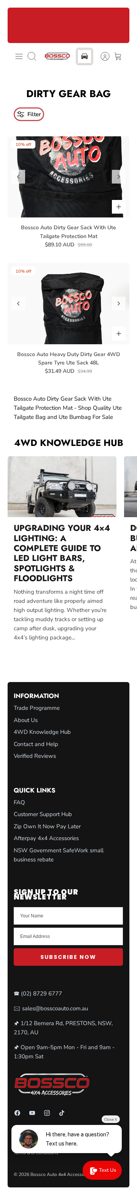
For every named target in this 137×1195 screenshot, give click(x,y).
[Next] (119, 25)
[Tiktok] (61, 1113)
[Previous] (18, 25)
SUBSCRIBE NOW (68, 957)
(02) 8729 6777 (41, 993)
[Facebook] (17, 1113)
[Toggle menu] (19, 56)
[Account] (101, 56)
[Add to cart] (119, 207)
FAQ (19, 802)
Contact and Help (36, 744)
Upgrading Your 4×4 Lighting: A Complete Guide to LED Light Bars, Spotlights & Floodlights (62, 553)
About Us (26, 720)
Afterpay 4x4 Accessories (46, 838)
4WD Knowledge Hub (68, 442)
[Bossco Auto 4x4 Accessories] (57, 56)
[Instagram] (47, 1113)
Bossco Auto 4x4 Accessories (61, 1174)
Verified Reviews (35, 756)
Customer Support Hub (43, 814)
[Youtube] (32, 1113)
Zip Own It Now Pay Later (47, 826)
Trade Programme (37, 708)
